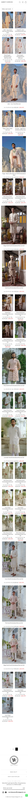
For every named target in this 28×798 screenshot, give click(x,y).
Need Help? (13, 772)
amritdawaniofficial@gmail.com (17, 792)
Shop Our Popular (13, 776)
